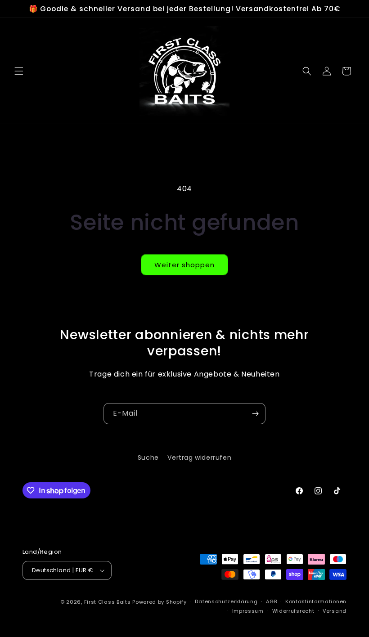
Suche (148, 457)
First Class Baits (107, 602)
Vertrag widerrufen (199, 457)
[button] (19, 71)
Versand (334, 611)
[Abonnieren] (255, 413)
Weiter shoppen (184, 264)
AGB (271, 601)
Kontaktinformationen (315, 601)
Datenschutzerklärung (226, 601)
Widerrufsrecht (293, 611)
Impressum (248, 611)
